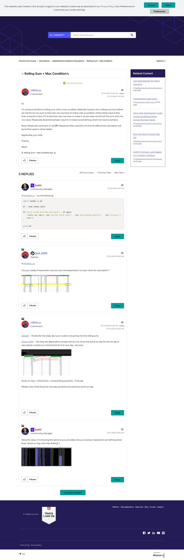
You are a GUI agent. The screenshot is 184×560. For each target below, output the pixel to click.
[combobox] (103, 35)
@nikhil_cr (29, 195)
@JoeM (25, 336)
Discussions (44, 61)
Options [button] (160, 61)
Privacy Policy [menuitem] (36, 545)
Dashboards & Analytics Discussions (68, 61)
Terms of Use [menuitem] (25, 545)
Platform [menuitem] (115, 507)
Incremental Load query (145, 99)
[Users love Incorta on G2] (49, 515)
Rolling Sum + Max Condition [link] (99, 61)
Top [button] (23, 554)
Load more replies (73, 492)
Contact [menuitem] (153, 507)
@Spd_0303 (27, 342)
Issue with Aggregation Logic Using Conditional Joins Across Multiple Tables (147, 116)
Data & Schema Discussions (145, 102)
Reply (117, 160)
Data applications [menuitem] (127, 507)
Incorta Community (27, 61)
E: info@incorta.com (31, 514)
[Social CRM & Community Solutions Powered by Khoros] (159, 554)
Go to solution (74, 83)
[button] (151, 5)
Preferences (159, 11)
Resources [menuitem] (139, 507)
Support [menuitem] (160, 507)
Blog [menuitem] (146, 507)
